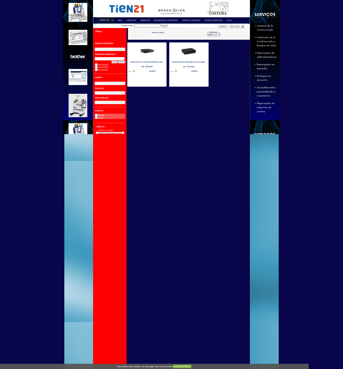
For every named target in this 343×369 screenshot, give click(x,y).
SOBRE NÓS (145, 20)
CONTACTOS (131, 20)
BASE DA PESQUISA (104, 43)
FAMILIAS (99, 88)
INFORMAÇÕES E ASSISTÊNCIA (166, 20)
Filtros (99, 31)
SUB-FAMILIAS (102, 98)
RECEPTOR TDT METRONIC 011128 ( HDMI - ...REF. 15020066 (189, 64)
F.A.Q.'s (229, 20)
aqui (152, 366)
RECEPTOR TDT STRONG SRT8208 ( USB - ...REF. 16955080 (147, 64)
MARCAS (99, 111)
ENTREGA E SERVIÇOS (213, 20)
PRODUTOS (105, 20)
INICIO (120, 20)
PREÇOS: (100, 127)
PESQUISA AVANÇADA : (105, 54)
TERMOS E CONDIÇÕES (191, 20)
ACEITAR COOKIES (182, 366)
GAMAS (98, 77)
